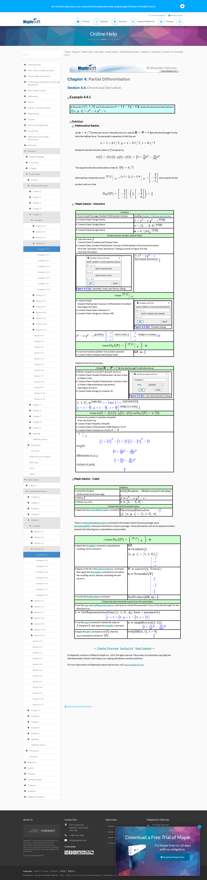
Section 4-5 (41, 295)
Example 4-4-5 (44, 272)
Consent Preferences (94, 875)
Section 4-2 (41, 232)
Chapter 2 (37, 203)
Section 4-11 (41, 330)
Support (76, 51)
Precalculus (36, 445)
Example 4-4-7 (44, 283)
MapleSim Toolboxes (36, 797)
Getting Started (34, 64)
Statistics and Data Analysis (39, 108)
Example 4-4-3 (44, 260)
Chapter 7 (37, 416)
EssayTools (34, 162)
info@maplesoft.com (78, 840)
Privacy (81, 875)
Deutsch (54, 871)
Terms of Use (72, 875)
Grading (32, 168)
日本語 (62, 871)
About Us (28, 819)
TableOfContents (40, 439)
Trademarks (108, 875)
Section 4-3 (41, 237)
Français (45, 871)
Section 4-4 (41, 243)
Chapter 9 (37, 428)
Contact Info (70, 819)
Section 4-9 (41, 318)
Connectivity (33, 131)
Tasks (31, 468)
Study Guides (35, 174)
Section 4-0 (39, 335)
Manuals (31, 774)
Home (67, 51)
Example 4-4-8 (44, 289)
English (36, 871)
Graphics (31, 119)
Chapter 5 (37, 405)
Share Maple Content (37, 90)
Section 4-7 (41, 306)
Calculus (34, 180)
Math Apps (32, 145)
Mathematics (33, 96)
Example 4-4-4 (44, 266)
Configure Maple (35, 779)
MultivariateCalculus (40, 185)
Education (32, 151)
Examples (38, 220)
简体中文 (71, 871)
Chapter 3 (37, 208)
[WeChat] (92, 852)
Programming (33, 113)
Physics (31, 102)
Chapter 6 (37, 410)
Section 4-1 (41, 226)
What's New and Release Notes (41, 70)
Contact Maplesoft (158, 15)
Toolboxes (32, 785)
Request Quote (176, 15)
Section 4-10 (41, 324)
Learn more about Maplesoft (33, 855)
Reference (32, 762)
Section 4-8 (41, 312)
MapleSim (32, 791)
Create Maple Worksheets (39, 76)
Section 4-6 (41, 301)
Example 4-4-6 (44, 278)
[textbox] (89, 106)
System (31, 768)
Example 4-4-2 (44, 255)
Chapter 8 (37, 422)
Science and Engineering (38, 125)
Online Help (87, 51)
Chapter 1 (37, 197)
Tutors (32, 474)
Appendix (36, 433)
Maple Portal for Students (40, 456)
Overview (35, 451)
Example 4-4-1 (44, 249)
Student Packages (36, 157)
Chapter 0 (37, 191)
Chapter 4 (37, 214)
